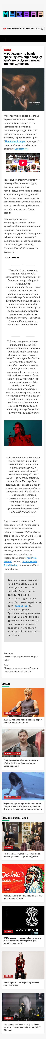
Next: (21, 668)
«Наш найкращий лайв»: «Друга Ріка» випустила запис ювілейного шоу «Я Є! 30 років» (22, 1027)
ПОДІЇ (7, 889)
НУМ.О (7, 50)
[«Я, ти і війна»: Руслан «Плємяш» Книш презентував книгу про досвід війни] (23, 836)
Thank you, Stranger (15, 141)
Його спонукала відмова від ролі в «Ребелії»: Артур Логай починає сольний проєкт (21, 763)
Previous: (21, 656)
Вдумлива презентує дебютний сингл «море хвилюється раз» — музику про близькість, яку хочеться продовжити (23, 806)
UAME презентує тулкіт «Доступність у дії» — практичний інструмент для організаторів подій (22, 940)
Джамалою (21, 149)
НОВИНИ (8, 713)
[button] (4, 38)
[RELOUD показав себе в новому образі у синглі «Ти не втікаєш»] (23, 702)
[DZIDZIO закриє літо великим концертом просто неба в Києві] (23, 878)
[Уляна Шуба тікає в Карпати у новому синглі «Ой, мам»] (23, 965)
